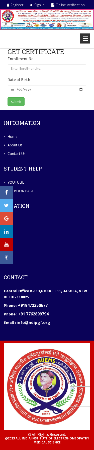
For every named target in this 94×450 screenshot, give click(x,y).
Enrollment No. (21, 58)
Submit (16, 101)
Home (13, 136)
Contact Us (17, 153)
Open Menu (85, 38)
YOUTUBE (16, 182)
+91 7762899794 (33, 314)
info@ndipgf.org (33, 322)
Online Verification (70, 5)
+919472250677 (33, 305)
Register (17, 5)
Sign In (39, 5)
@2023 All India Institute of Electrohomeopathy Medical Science (47, 440)
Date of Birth (19, 79)
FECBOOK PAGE (21, 190)
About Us (15, 145)
